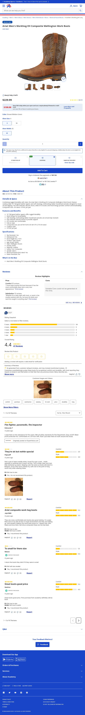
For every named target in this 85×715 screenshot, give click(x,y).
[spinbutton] (42, 144)
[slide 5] (57, 87)
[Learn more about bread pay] (42, 184)
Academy (5, 17)
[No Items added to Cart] (81, 5)
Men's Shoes (18, 17)
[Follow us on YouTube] (15, 692)
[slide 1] (28, 87)
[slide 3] (42, 87)
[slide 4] (50, 87)
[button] (72, 107)
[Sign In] (71, 6)
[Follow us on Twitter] (9, 692)
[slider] (42, 57)
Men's (11, 17)
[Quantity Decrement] (4, 144)
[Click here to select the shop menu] (3, 6)
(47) (81, 100)
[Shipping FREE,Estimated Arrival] (42, 160)
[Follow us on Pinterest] (27, 692)
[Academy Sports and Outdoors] (9, 6)
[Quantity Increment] (80, 144)
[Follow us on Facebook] (3, 692)
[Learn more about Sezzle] (42, 178)
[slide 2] (35, 87)
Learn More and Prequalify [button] (69, 107)
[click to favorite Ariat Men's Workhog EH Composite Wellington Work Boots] (63, 79)
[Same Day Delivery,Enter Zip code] (69, 160)
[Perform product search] (80, 10)
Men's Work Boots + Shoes (40, 17)
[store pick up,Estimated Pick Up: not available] (16, 160)
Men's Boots (27, 17)
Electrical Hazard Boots (56, 17)
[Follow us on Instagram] (21, 692)
